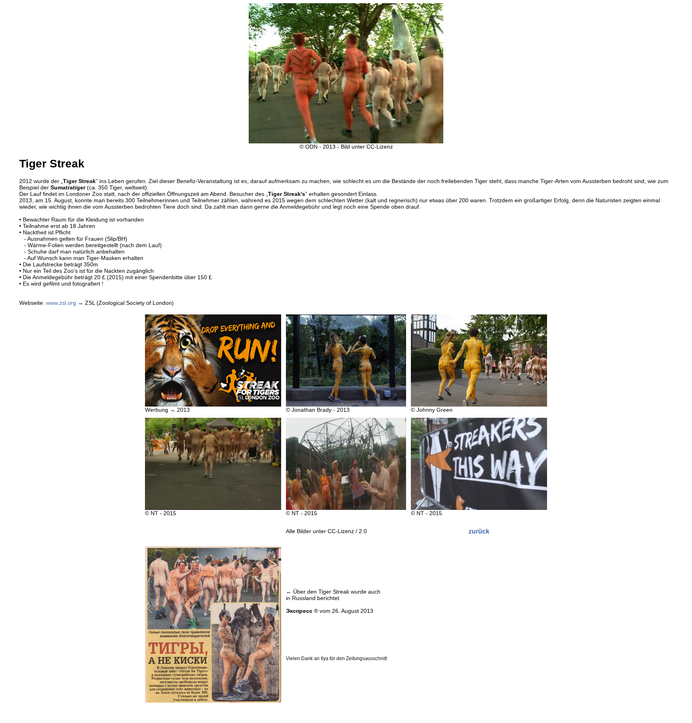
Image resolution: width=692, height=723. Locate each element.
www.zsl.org (61, 303)
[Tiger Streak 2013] (213, 404)
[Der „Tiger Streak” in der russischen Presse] (213, 700)
